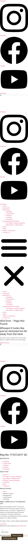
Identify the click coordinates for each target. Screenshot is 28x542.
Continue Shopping (9, 538)
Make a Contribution (9, 230)
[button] (14, 262)
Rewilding (9, 212)
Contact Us (6, 232)
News (4, 227)
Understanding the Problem (11, 221)
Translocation (10, 213)
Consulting (9, 219)
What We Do (6, 210)
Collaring (9, 217)
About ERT (6, 208)
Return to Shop (17, 535)
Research (9, 215)
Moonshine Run (21, 526)
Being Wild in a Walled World (14, 225)
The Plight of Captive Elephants (15, 223)
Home (5, 206)
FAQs (4, 228)
